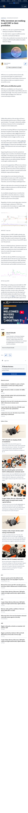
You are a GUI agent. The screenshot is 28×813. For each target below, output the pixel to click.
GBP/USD (25, 0)
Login (25, 6)
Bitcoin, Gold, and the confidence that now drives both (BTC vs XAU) (12, 609)
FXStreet (6, 64)
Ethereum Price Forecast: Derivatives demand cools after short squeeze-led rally (13, 616)
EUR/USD (19, 0)
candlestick (23, 140)
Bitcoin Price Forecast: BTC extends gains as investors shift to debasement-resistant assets (13, 585)
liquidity (7, 144)
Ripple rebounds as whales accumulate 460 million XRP (13, 626)
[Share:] (25, 63)
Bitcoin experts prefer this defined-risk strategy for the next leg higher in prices (12, 578)
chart (9, 165)
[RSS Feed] (10, 355)
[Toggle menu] (1, 6)
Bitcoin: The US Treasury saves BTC (13, 559)
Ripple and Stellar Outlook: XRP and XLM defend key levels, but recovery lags (12, 633)
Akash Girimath (7, 63)
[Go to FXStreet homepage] (4, 6)
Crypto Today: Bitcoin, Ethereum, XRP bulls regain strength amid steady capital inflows (13, 500)
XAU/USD (13, 0)
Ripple (13, 295)
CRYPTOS (3, 18)
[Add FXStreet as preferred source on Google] (14, 67)
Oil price (8, 0)
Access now (14, 374)
